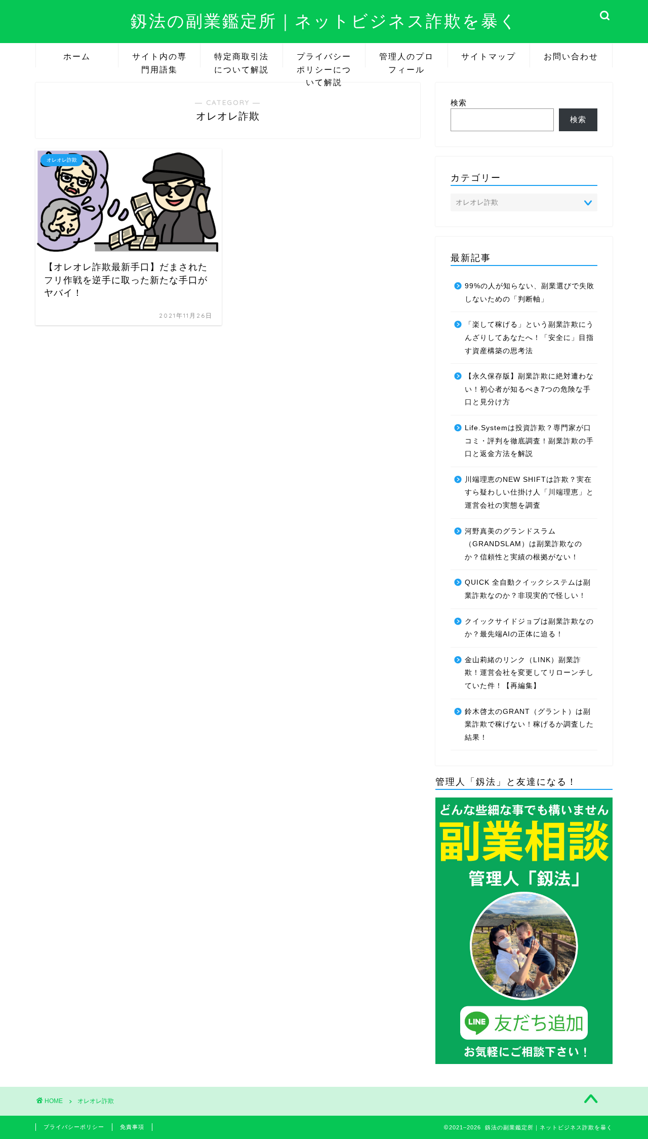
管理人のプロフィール (406, 59)
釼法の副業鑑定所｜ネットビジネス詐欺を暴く (324, 20)
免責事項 (132, 1127)
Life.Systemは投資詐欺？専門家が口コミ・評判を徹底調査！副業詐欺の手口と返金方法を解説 (529, 441)
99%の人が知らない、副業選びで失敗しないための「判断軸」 (529, 292)
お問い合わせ (571, 56)
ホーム (77, 56)
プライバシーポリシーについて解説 (324, 59)
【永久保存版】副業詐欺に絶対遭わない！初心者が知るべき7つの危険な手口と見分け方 (529, 389)
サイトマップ (488, 56)
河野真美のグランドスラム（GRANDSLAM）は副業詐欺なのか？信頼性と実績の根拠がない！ (523, 544)
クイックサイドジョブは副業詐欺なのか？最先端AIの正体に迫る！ (529, 628)
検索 (459, 102)
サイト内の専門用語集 (159, 59)
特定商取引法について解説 (241, 59)
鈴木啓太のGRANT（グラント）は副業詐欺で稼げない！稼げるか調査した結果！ (529, 724)
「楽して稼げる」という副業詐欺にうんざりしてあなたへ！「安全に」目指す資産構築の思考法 (529, 337)
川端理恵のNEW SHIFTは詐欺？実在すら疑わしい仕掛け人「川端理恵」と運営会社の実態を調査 (529, 492)
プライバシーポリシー (74, 1127)
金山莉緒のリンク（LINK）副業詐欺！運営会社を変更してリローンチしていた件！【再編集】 (529, 673)
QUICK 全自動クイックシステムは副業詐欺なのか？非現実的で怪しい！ (528, 589)
